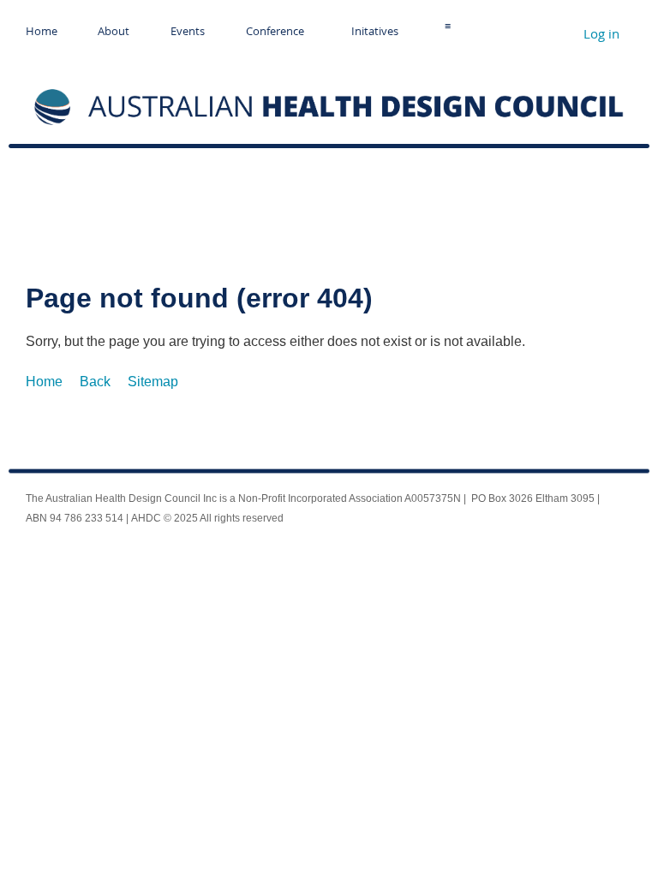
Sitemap (153, 381)
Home (44, 381)
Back (95, 381)
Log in (601, 33)
